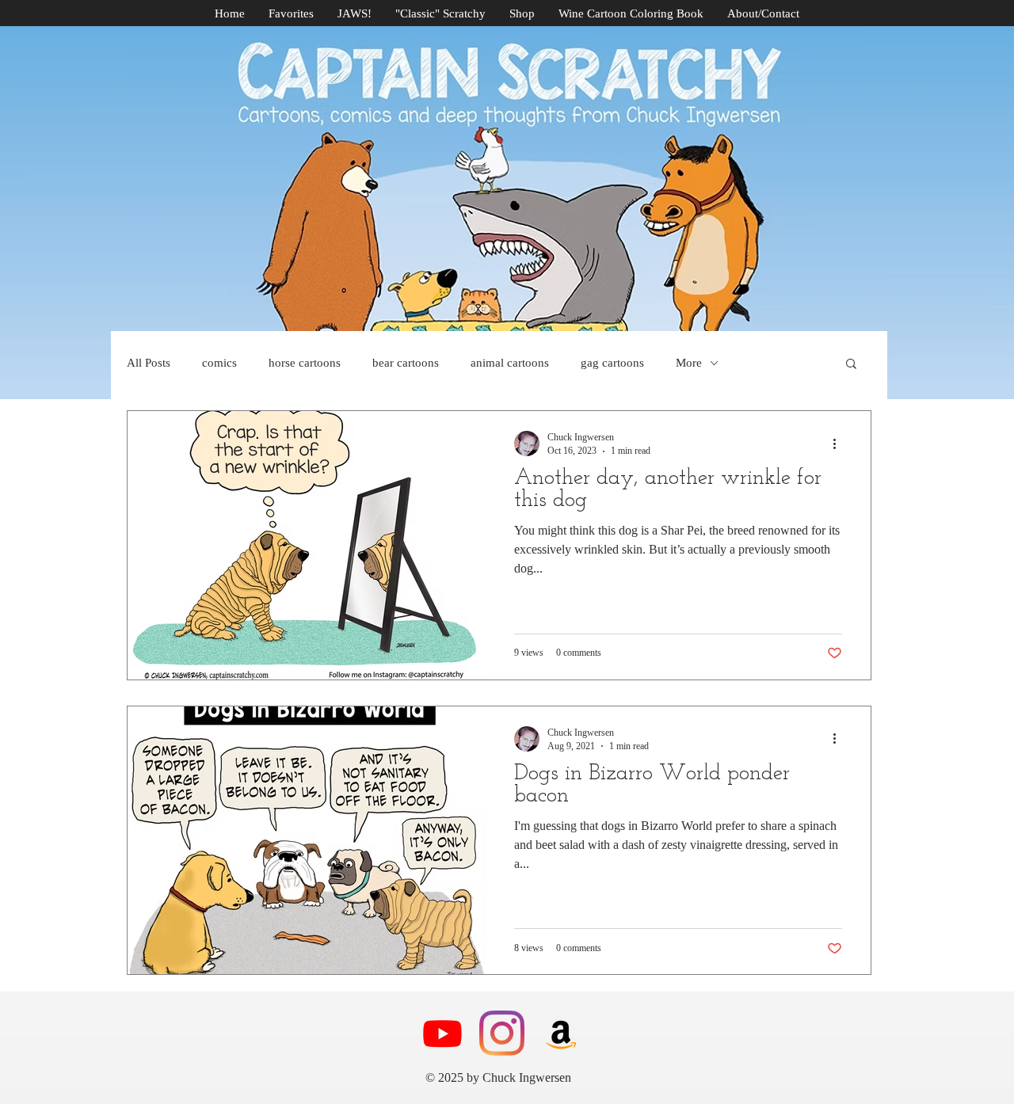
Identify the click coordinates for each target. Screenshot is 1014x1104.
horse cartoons (305, 362)
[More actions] (839, 443)
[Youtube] (442, 1033)
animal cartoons (510, 362)
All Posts (148, 362)
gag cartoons (612, 362)
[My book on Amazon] (561, 1033)
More (689, 362)
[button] (851, 364)
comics (219, 362)
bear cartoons (405, 362)
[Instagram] (501, 1033)
